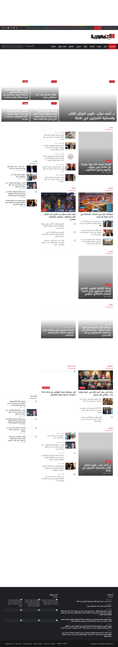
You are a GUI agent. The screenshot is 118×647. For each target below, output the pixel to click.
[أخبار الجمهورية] (103, 37)
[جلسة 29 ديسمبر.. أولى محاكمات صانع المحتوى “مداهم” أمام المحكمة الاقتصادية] (58, 323)
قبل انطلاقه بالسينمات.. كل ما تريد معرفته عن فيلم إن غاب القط (90, 400)
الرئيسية (112, 46)
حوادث (99, 46)
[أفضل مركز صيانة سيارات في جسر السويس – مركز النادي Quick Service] (32, 430)
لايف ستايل (62, 46)
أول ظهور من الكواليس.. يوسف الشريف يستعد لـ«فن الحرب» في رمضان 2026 (91, 419)
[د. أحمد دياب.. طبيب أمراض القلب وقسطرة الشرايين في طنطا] (88, 100)
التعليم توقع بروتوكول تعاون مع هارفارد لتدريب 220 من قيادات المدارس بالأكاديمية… (53, 147)
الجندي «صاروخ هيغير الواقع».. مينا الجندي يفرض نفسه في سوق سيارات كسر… (53, 446)
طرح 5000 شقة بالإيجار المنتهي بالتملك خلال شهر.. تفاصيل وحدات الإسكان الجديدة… (90, 232)
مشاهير (71, 46)
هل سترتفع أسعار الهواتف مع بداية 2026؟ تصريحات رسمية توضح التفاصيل (58, 393)
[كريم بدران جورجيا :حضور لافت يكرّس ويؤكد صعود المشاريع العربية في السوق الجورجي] (49, 603)
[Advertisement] (59, 13)
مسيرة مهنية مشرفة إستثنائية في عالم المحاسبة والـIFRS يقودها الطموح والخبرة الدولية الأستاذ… (15, 193)
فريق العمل (18, 644)
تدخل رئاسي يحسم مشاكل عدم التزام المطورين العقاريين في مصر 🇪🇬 (90, 223)
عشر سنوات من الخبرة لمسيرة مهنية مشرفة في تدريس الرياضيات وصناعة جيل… (52, 478)
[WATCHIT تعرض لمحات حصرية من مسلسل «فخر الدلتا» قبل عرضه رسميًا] (108, 410)
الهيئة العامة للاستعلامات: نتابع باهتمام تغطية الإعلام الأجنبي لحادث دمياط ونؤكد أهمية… (54, 158)
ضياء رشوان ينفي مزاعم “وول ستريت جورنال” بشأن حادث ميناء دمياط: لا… (54, 179)
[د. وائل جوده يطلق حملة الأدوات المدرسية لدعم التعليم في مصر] (31, 614)
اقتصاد (92, 46)
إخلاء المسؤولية (10, 644)
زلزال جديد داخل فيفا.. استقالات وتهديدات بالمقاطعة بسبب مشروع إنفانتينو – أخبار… (53, 242)
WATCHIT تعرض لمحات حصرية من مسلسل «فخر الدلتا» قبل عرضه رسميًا (90, 410)
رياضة (85, 46)
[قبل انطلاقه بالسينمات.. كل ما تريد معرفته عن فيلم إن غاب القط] (108, 401)
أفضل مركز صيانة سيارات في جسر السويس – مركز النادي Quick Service (15, 429)
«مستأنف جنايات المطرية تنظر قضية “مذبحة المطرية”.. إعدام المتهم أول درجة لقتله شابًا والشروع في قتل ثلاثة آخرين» (96, 331)
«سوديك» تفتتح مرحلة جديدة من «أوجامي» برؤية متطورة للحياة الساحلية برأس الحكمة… (91, 241)
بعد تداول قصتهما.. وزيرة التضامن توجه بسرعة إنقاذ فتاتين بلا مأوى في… (53, 168)
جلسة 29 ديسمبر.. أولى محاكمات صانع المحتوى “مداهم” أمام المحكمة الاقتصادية (58, 332)
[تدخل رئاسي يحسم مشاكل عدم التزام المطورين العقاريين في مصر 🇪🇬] (108, 223)
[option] (59, 100)
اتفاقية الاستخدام (27, 644)
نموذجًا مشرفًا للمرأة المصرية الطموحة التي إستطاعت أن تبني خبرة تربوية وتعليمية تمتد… (16, 403)
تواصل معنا (46, 644)
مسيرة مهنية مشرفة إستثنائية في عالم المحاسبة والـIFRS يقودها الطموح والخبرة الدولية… (52, 457)
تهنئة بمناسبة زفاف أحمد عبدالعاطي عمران (46, 96)
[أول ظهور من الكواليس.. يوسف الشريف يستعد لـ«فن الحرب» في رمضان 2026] (112, 417)
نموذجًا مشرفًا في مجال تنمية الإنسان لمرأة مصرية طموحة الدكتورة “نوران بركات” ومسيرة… (16, 438)
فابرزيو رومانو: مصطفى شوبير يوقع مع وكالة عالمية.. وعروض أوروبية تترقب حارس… (52, 225)
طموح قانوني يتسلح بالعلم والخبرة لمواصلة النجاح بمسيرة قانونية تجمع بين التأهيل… (53, 467)
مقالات (53, 46)
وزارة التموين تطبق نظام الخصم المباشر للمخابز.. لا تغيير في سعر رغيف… (53, 137)
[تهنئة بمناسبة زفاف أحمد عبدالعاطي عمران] (44, 89)
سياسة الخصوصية (37, 644)
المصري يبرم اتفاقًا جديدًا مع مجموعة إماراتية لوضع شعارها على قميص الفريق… (53, 234)
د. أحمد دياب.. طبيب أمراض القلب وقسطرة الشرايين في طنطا (91, 115)
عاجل (105, 46)
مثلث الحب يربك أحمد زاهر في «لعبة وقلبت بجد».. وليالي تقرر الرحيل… (95, 393)
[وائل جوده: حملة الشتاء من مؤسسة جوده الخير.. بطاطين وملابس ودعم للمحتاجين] (49, 614)
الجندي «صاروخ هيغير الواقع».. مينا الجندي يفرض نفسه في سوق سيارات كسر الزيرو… (15, 185)
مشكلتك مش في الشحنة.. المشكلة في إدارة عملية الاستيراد (97, 215)
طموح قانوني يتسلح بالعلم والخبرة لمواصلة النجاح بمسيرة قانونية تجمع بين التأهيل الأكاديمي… (15, 202)
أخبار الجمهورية (95, 644)
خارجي (79, 46)
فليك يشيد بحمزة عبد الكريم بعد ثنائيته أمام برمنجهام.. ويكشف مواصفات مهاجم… (60, 216)
